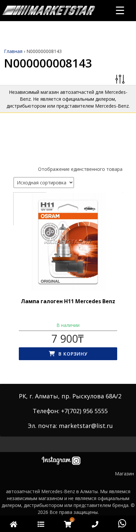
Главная (13, 51)
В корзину (72, 354)
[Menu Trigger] (120, 10)
